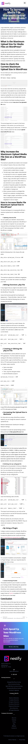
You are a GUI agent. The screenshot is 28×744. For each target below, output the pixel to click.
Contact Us (14, 728)
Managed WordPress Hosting (14, 682)
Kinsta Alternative (14, 708)
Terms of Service (12, 739)
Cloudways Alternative (14, 704)
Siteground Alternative (14, 706)
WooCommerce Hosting (14, 684)
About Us (14, 718)
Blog (14, 724)
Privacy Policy (22, 739)
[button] (24, 3)
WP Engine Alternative (14, 710)
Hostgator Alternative (14, 702)
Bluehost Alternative (14, 698)
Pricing (14, 722)
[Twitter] (16, 674)
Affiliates (14, 726)
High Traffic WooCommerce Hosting (14, 686)
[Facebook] (13, 674)
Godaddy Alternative (14, 700)
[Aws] (11, 674)
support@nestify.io (14, 671)
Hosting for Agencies (14, 690)
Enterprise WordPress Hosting (14, 688)
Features (14, 720)
